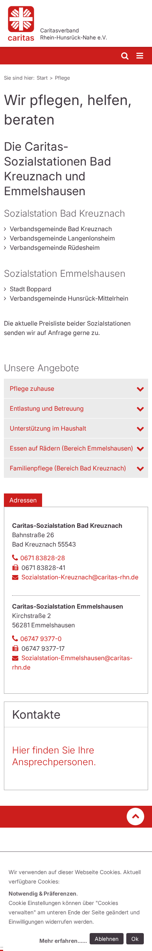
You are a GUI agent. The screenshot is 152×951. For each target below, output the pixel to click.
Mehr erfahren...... (63, 940)
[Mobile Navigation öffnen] (140, 56)
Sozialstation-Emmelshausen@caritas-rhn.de (72, 662)
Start (42, 78)
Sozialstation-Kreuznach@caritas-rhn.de (79, 577)
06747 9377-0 (41, 639)
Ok (135, 938)
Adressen (23, 500)
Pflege (62, 78)
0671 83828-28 (42, 558)
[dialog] (77, 907)
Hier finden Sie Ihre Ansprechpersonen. (54, 756)
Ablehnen (106, 938)
